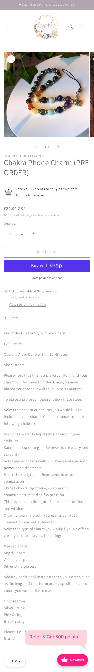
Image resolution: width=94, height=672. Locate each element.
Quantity (10, 223)
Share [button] (14, 318)
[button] (10, 26)
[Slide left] (36, 146)
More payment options (47, 278)
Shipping (25, 215)
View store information (27, 304)
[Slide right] (58, 146)
